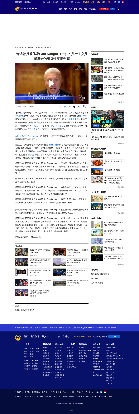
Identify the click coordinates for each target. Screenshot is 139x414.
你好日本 (96, 350)
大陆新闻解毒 (59, 375)
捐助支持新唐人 (79, 337)
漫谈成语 (70, 358)
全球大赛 (35, 369)
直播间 (66, 336)
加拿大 (31, 328)
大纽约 (25, 328)
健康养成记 (83, 356)
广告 (92, 2)
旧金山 (61, 328)
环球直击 (46, 350)
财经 (31, 354)
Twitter (119, 2)
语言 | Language (75, 2)
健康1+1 (82, 347)
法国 (56, 328)
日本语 (107, 328)
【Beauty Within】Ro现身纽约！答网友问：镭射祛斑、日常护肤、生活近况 (113, 180)
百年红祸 (94, 278)
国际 (25, 348)
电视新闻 (31, 47)
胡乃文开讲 (83, 353)
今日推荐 (94, 107)
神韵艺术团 (29, 396)
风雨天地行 (110, 369)
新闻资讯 (35, 336)
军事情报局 (59, 364)
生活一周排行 (96, 218)
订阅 (114, 337)
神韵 (43, 2)
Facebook (115, 2)
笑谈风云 (70, 350)
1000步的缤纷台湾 (98, 371)
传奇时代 (109, 350)
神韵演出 (27, 369)
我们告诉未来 (111, 347)
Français (91, 328)
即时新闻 (27, 363)
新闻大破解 (59, 361)
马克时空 (58, 372)
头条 (70, 9)
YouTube (123, 2)
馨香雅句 (70, 356)
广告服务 (71, 392)
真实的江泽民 (111, 364)
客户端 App (89, 392)
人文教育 (71, 344)
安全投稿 (63, 392)
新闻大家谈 (59, 347)
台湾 (31, 351)
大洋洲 (44, 328)
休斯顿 (50, 328)
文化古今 (70, 364)
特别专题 (94, 270)
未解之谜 (70, 347)
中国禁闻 (46, 353)
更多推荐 (121, 143)
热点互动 (58, 350)
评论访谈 (92, 9)
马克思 (34, 126)
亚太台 (68, 328)
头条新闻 (94, 54)
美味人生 (96, 358)
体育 (37, 351)
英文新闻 (86, 2)
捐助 (98, 2)
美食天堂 (96, 356)
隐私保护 (45, 392)
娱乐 (37, 348)
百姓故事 (109, 375)
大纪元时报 (39, 396)
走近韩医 (82, 361)
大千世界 (96, 364)
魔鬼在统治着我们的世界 (100, 274)
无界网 (94, 396)
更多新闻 (121, 187)
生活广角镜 (96, 347)
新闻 (60, 9)
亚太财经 (46, 375)
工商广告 (109, 383)
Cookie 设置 (69, 411)
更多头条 (121, 102)
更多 (110, 396)
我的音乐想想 (97, 375)
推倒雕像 (20, 116)
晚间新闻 (39, 47)
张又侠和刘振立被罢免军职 (114, 94)
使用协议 (54, 392)
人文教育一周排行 (98, 192)
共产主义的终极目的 (113, 356)
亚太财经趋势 (47, 372)
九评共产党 (110, 361)
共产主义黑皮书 (97, 283)
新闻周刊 (46, 361)
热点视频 (35, 360)
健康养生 (83, 344)
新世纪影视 (103, 396)
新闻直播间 (104, 9)
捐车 (103, 2)
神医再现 (82, 358)
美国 (25, 351)
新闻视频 (47, 344)
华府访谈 (46, 364)
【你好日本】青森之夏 (112, 170)
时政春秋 (58, 356)
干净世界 (48, 396)
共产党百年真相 (111, 353)
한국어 (113, 328)
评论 (25, 354)
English (84, 328)
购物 (109, 2)
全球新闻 (46, 347)
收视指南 (37, 392)
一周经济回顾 (47, 367)
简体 (66, 2)
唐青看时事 (59, 367)
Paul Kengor (33, 136)
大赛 (48, 2)
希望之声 (57, 396)
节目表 (56, 336)
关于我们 (28, 392)
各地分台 (55, 2)
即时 (80, 9)
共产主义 (83, 116)
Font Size (79, 106)
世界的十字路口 (60, 369)
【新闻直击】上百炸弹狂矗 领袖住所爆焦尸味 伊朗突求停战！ (114, 70)
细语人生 (58, 378)
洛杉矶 (37, 328)
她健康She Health (85, 350)
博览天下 (27, 366)
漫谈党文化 (110, 378)
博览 (85, 9)
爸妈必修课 (71, 361)
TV (113, 9)
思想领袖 (58, 358)
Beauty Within (97, 361)
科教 (31, 357)
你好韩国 (96, 353)
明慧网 (80, 396)
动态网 (87, 396)
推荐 (75, 9)
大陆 (25, 357)
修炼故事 (109, 380)
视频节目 (23, 47)
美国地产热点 (71, 367)
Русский (99, 328)
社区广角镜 (46, 369)
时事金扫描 (59, 353)
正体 (62, 2)
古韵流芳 (70, 353)
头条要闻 (27, 360)
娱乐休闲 (97, 344)
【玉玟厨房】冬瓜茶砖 (112, 153)
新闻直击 (46, 358)
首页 (16, 47)
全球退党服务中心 (69, 396)
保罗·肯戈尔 (56, 126)
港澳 (31, 348)
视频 (65, 9)
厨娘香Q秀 (96, 367)
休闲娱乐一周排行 (98, 149)
